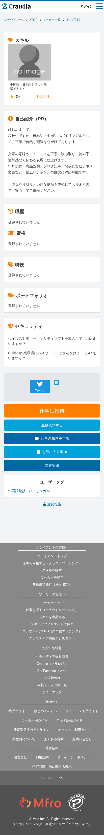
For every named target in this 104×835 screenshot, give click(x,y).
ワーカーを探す (52, 577)
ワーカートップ (52, 603)
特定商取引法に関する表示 (52, 766)
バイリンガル (39, 491)
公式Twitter (52, 678)
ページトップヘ (52, 778)
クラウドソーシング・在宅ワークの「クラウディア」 (52, 824)
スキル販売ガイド (69, 720)
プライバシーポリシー (73, 757)
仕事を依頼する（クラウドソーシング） (52, 563)
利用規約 (42, 757)
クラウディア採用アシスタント (52, 638)
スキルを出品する (52, 617)
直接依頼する (52, 425)
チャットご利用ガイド (74, 730)
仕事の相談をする (55, 438)
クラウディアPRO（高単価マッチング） (52, 631)
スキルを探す (52, 570)
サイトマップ (52, 692)
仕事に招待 (52, 411)
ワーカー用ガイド (34, 720)
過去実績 (52, 465)
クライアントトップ (52, 556)
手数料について (23, 739)
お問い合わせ (82, 739)
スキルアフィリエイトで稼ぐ (52, 624)
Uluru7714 (73, 20)
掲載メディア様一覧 (52, 685)
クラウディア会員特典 (52, 657)
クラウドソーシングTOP (20, 20)
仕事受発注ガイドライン (31, 730)
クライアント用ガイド (82, 711)
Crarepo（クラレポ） (52, 664)
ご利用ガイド (15, 711)
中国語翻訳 (17, 491)
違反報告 (54, 504)
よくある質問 (54, 739)
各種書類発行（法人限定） (52, 584)
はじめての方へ (45, 711)
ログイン (87, 6)
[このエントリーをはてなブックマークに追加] (64, 382)
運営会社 (20, 757)
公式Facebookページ (52, 671)
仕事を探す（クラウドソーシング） (52, 610)
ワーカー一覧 (51, 20)
